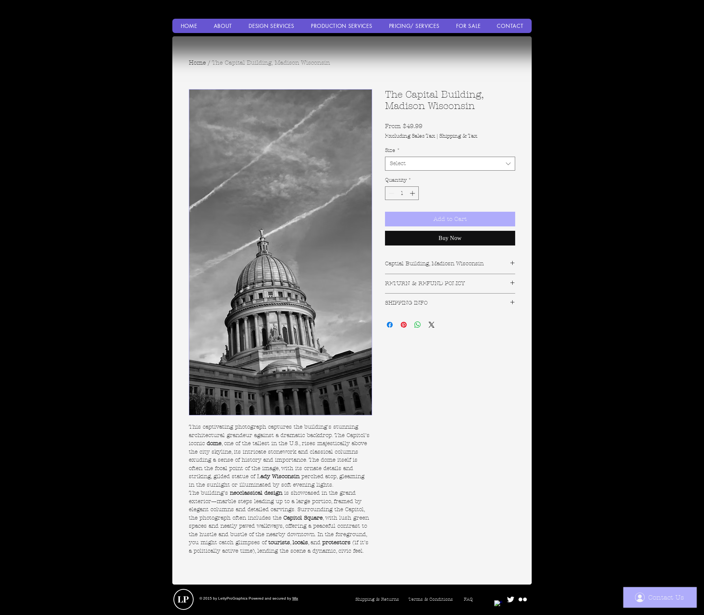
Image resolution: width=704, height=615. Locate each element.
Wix (295, 598)
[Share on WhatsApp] (417, 324)
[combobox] (450, 164)
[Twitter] (510, 599)
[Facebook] (498, 604)
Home (197, 62)
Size (392, 150)
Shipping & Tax (458, 136)
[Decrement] (390, 193)
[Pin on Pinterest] (403, 324)
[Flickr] (522, 599)
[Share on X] (431, 324)
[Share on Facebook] (389, 324)
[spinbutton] (401, 193)
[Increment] (413, 193)
